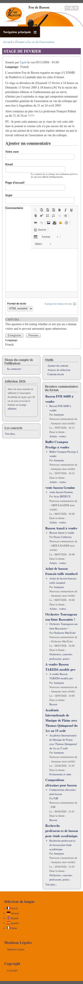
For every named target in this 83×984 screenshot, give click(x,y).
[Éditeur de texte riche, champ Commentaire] (42, 270)
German (14, 913)
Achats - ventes (57, 436)
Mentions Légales (15, 949)
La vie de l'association (40, 42)
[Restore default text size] (71, 10)
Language (11, 340)
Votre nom (12, 151)
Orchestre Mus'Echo (65, 633)
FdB (56, 798)
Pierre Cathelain (63, 537)
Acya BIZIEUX (62, 496)
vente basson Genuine (60, 487)
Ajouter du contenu (57, 365)
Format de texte (16, 303)
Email (9, 164)
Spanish (14, 923)
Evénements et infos (60, 774)
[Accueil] (14, 23)
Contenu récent (55, 374)
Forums (19, 42)
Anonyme (59, 414)
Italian (13, 928)
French (14, 908)
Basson (53, 704)
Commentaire (14, 208)
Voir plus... (11, 434)
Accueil (7, 42)
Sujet (8, 195)
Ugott (23, 62)
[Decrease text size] (66, 10)
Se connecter (14, 369)
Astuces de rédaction (58, 370)
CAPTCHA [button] (12, 319)
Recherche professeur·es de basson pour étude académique (61, 830)
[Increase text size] (76, 10)
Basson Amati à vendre (61, 528)
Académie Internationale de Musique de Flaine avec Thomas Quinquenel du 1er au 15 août (61, 720)
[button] (36, 210)
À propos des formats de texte (58, 303)
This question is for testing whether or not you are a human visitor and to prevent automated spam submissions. (40, 324)
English (14, 918)
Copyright (12, 970)
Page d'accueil (14, 182)
